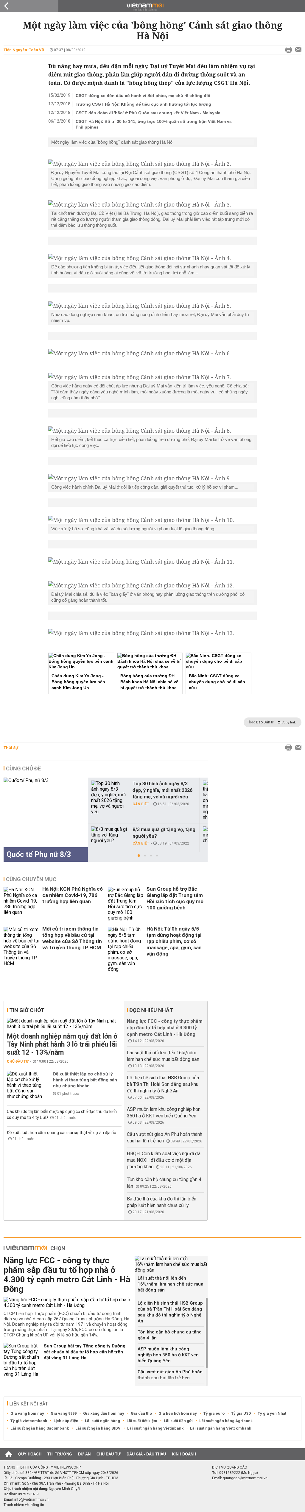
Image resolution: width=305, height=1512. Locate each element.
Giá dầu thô (141, 1413)
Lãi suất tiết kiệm (142, 1421)
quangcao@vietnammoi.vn (245, 1478)
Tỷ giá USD (241, 1413)
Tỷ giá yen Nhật (272, 1413)
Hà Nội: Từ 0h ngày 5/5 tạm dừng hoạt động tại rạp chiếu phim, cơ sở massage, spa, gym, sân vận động (174, 941)
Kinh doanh (184, 1454)
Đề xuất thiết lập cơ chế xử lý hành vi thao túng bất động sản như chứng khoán (85, 1080)
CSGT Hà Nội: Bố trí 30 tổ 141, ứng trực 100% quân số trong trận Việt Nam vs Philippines (154, 124)
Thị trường (59, 1454)
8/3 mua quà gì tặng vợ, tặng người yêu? (164, 833)
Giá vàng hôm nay (27, 1413)
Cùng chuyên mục (31, 879)
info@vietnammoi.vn (31, 1499)
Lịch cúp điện (66, 1421)
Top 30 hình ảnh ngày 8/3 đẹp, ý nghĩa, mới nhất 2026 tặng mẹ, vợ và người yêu (162, 790)
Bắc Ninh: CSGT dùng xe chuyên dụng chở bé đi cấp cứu (217, 681)
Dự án (84, 1454)
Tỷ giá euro (214, 1413)
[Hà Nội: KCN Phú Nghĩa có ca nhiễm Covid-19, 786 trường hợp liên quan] (21, 904)
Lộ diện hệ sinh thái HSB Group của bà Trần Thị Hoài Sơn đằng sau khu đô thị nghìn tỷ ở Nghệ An (163, 1084)
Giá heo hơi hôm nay (177, 1413)
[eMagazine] (152, 7)
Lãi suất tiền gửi (178, 1421)
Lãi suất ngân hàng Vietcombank (220, 1428)
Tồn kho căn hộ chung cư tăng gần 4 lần (170, 1335)
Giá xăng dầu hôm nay (103, 1413)
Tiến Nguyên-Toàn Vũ (24, 50)
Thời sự (11, 748)
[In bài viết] (287, 50)
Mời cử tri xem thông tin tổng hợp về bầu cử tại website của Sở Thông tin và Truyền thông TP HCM (72, 938)
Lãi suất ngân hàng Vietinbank (155, 1428)
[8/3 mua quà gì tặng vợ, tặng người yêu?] (109, 834)
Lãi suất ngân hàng (102, 1421)
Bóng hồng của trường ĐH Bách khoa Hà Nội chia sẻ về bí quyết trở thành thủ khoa (149, 681)
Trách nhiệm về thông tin (24, 1505)
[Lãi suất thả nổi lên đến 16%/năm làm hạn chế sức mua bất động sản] (171, 1264)
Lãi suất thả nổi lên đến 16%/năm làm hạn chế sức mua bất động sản (170, 1284)
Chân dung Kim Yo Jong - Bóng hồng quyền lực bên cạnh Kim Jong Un (78, 681)
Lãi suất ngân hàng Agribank (226, 1421)
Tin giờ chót (26, 1010)
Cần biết (141, 804)
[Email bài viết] (296, 50)
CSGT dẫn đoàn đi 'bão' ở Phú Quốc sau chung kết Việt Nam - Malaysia (148, 112)
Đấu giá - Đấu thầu (146, 1454)
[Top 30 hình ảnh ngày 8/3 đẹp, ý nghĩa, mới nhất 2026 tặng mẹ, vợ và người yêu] (109, 797)
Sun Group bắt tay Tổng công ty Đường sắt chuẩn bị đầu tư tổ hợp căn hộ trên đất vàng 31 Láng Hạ (84, 1352)
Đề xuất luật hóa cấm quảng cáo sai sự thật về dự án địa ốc (61, 1132)
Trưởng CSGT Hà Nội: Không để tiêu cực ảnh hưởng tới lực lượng (143, 104)
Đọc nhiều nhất (151, 1010)
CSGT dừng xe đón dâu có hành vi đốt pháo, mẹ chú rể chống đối (143, 95)
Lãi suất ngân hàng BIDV (98, 1428)
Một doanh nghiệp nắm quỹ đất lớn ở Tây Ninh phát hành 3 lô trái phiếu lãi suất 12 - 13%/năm (62, 1044)
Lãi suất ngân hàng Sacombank (39, 1428)
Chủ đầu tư (18, 1061)
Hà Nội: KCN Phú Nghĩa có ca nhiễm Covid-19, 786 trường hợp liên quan (72, 895)
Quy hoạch (29, 1454)
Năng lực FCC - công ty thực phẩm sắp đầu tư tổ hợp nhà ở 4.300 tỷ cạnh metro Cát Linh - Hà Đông (165, 1027)
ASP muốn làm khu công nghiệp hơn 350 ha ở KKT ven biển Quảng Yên (168, 1355)
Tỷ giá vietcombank (28, 1421)
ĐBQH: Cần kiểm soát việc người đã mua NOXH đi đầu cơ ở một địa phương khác (163, 1160)
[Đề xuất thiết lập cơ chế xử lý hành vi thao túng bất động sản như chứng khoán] (25, 1085)
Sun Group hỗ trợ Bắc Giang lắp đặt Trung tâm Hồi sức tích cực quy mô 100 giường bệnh (175, 898)
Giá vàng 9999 (64, 1413)
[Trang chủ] (8, 1454)
